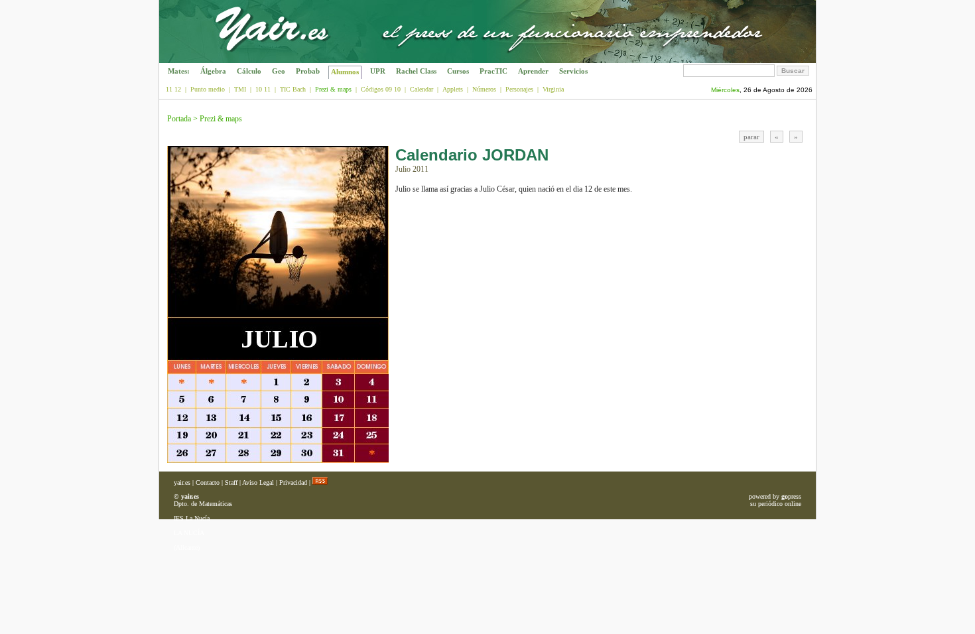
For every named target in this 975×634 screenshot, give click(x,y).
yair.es (182, 482)
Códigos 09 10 (381, 89)
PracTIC (493, 71)
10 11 (263, 89)
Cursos (458, 71)
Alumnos (345, 72)
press (791, 496)
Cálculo (249, 71)
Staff (231, 482)
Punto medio (207, 89)
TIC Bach (293, 89)
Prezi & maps (221, 118)
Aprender (533, 71)
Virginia (553, 89)
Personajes (519, 89)
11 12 (173, 89)
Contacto (208, 482)
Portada (179, 118)
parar (751, 137)
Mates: (179, 71)
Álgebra (213, 71)
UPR (377, 71)
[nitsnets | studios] (755, 59)
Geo (278, 71)
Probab (308, 71)
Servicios (573, 71)
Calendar (421, 89)
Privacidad (293, 482)
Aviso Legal (258, 482)
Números (484, 89)
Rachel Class (416, 71)
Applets (452, 89)
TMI (240, 89)
